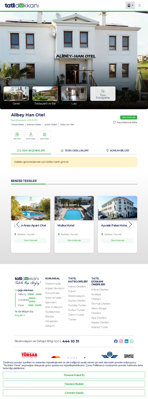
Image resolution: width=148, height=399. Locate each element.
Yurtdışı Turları (77, 305)
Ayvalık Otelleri (50, 124)
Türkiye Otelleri (17, 124)
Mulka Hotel (66, 225)
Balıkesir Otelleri (34, 124)
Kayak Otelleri (100, 322)
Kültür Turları (76, 310)
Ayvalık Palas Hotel (114, 225)
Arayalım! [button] (20, 315)
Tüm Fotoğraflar (103, 96)
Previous (17, 224)
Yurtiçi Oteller (77, 300)
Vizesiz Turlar (99, 327)
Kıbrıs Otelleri (77, 286)
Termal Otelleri (101, 303)
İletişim (50, 326)
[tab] (31, 150)
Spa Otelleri (98, 317)
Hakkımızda (53, 283)
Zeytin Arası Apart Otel (30, 225)
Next (130, 224)
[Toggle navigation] (139, 5)
